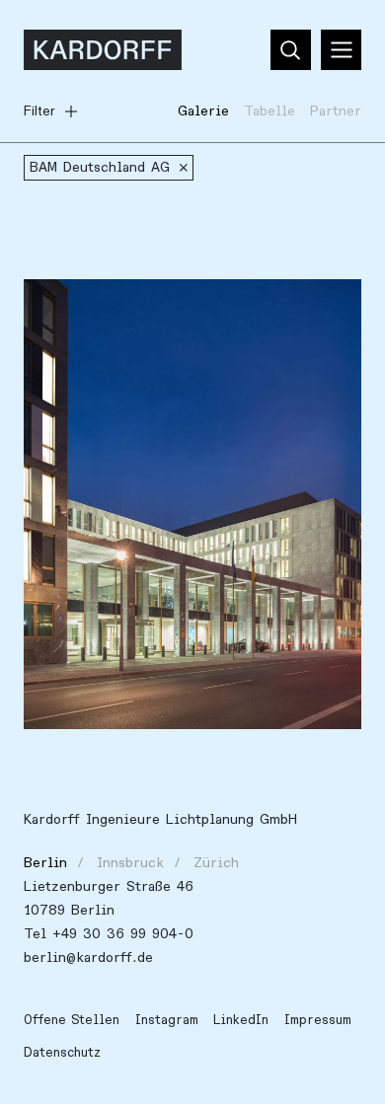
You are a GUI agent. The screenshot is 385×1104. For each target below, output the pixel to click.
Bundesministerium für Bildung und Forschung (160, 317)
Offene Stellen (71, 1020)
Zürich (216, 862)
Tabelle (269, 111)
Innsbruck (130, 862)
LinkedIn (241, 1020)
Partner (335, 111)
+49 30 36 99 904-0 (122, 933)
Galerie (203, 111)
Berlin (45, 862)
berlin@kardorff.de (88, 957)
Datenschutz (62, 1053)
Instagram (166, 1020)
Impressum (317, 1020)
